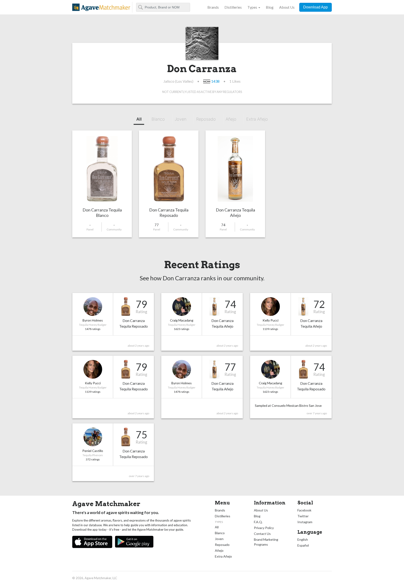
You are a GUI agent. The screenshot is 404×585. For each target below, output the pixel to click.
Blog (270, 7)
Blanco (158, 119)
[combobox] (163, 7)
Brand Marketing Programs (266, 541)
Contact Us (262, 534)
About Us (287, 7)
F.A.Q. (258, 522)
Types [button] (252, 7)
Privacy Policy (264, 528)
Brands (213, 7)
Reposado (206, 119)
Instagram (304, 522)
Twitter (303, 516)
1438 (215, 81)
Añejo (231, 119)
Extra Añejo (257, 119)
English (302, 539)
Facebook (304, 510)
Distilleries (233, 7)
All (139, 119)
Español (303, 545)
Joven (180, 119)
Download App (315, 7)
